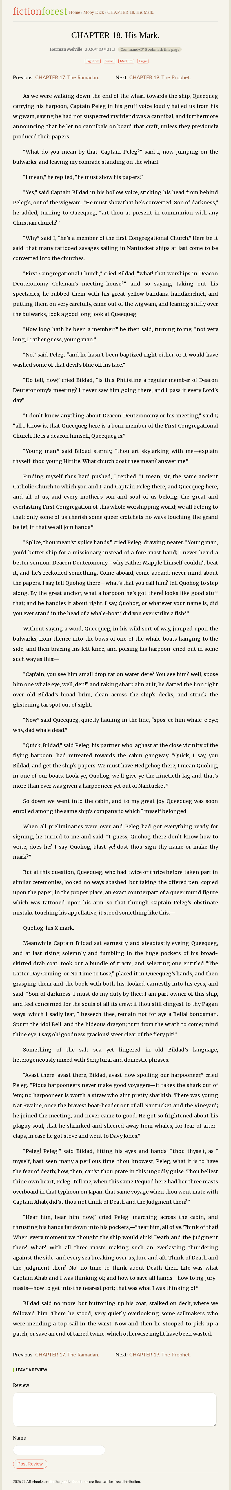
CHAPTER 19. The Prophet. (160, 77)
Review (21, 1385)
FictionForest (40, 11)
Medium (126, 61)
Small (109, 61)
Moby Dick (93, 12)
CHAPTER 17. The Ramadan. (67, 77)
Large (143, 61)
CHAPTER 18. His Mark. (130, 12)
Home (74, 12)
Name (19, 1438)
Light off (92, 61)
